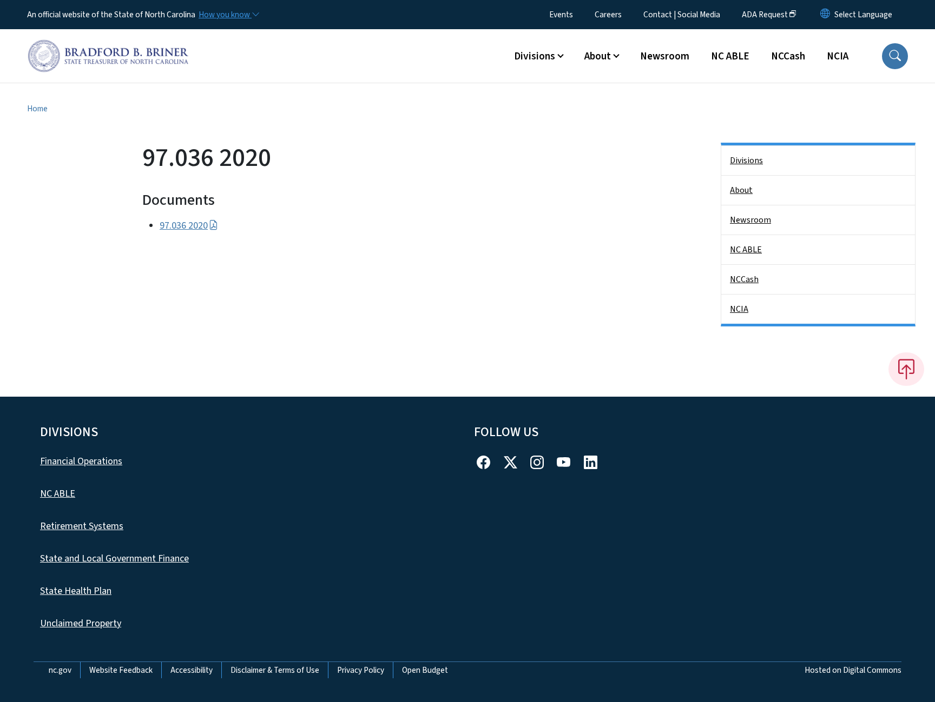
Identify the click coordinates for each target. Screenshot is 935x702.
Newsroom (664, 56)
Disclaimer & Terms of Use (275, 670)
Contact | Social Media (681, 15)
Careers (608, 15)
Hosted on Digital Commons (853, 670)
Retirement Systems (81, 526)
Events (561, 15)
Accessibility (191, 670)
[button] (895, 56)
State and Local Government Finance (114, 558)
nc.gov (60, 670)
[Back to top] (906, 369)
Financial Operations (81, 461)
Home (37, 109)
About (741, 190)
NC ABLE (730, 56)
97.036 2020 (184, 225)
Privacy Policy (360, 670)
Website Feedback (121, 670)
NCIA (837, 56)
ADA (765, 15)
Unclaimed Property (80, 623)
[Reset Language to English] (825, 14)
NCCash (788, 56)
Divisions (746, 160)
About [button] (597, 56)
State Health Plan (75, 591)
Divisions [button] (534, 56)
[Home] (108, 44)
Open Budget (425, 670)
